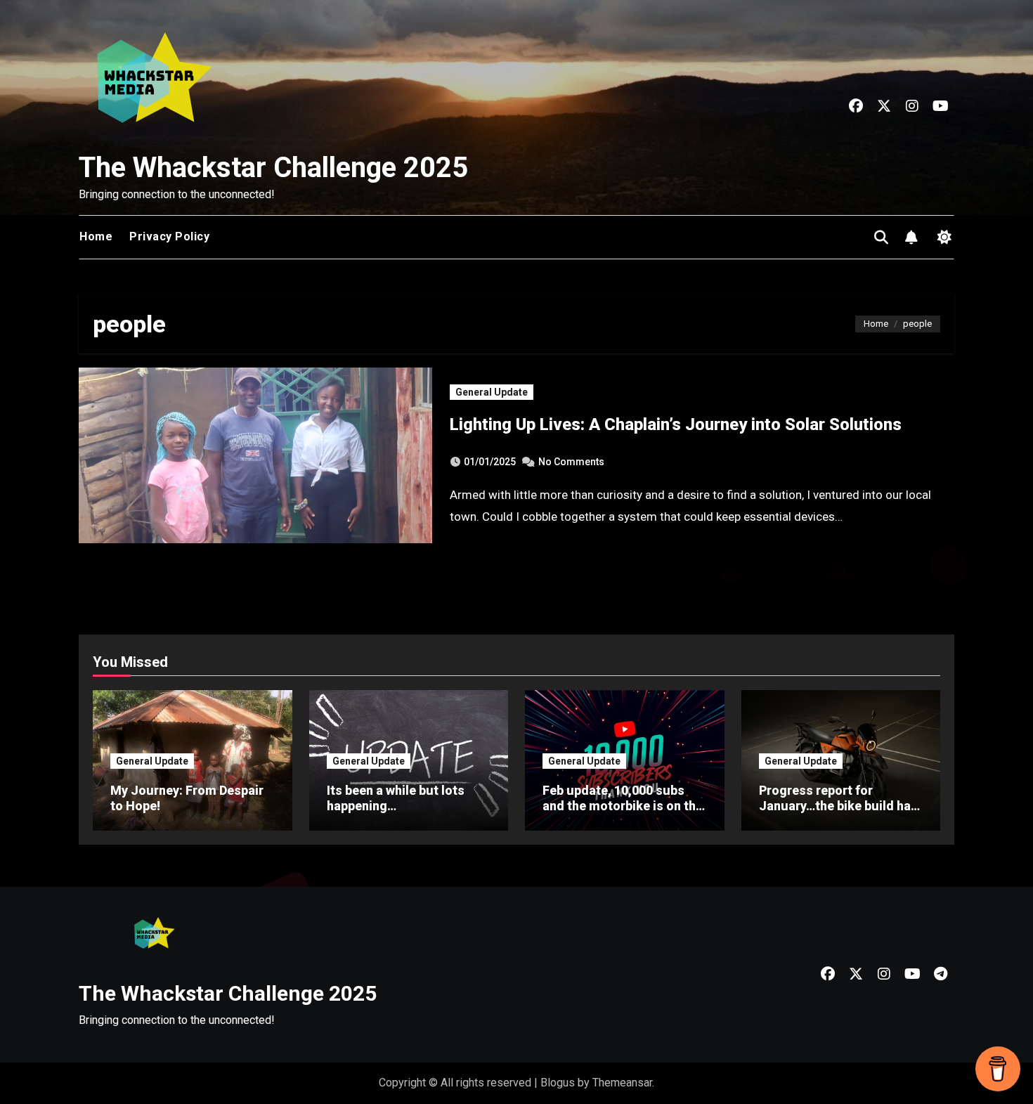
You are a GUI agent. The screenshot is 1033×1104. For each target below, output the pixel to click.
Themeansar (622, 1082)
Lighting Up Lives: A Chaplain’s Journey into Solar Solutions (676, 424)
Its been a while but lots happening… (395, 798)
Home (95, 236)
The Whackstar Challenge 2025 (273, 167)
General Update (491, 392)
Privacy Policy (169, 236)
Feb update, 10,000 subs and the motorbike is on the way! (623, 805)
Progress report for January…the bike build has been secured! (838, 805)
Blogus (557, 1082)
